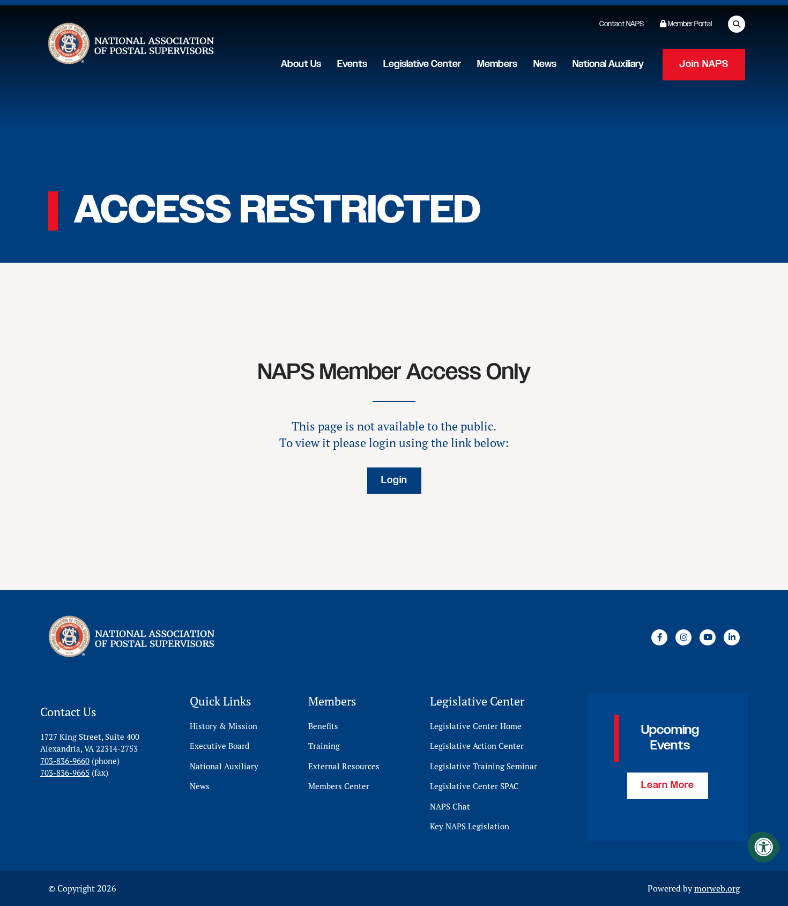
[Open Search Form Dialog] (736, 24)
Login (394, 480)
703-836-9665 (65, 773)
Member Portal (689, 24)
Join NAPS (703, 64)
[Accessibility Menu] (764, 847)
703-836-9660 (65, 761)
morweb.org (717, 888)
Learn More (667, 785)
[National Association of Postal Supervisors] (130, 46)
